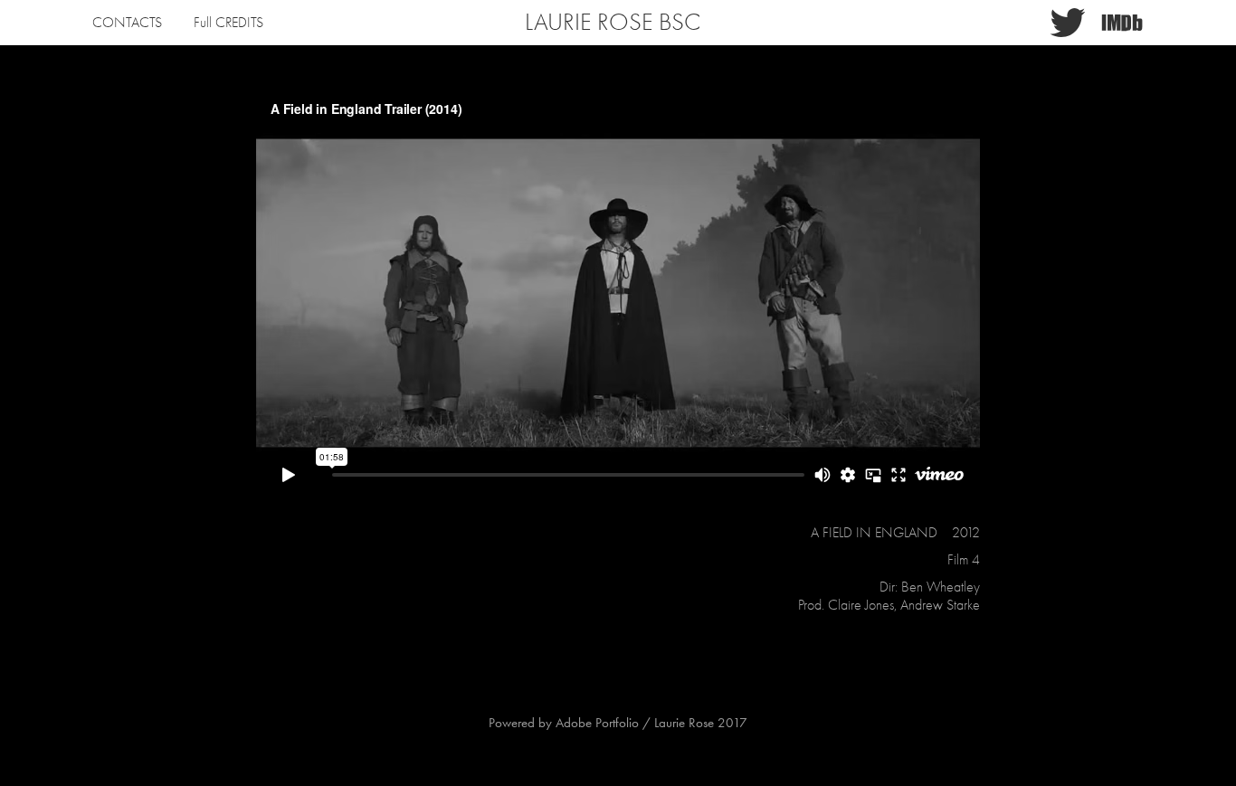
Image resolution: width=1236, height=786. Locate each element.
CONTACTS (127, 22)
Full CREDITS (228, 22)
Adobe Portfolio (597, 723)
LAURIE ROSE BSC (612, 22)
